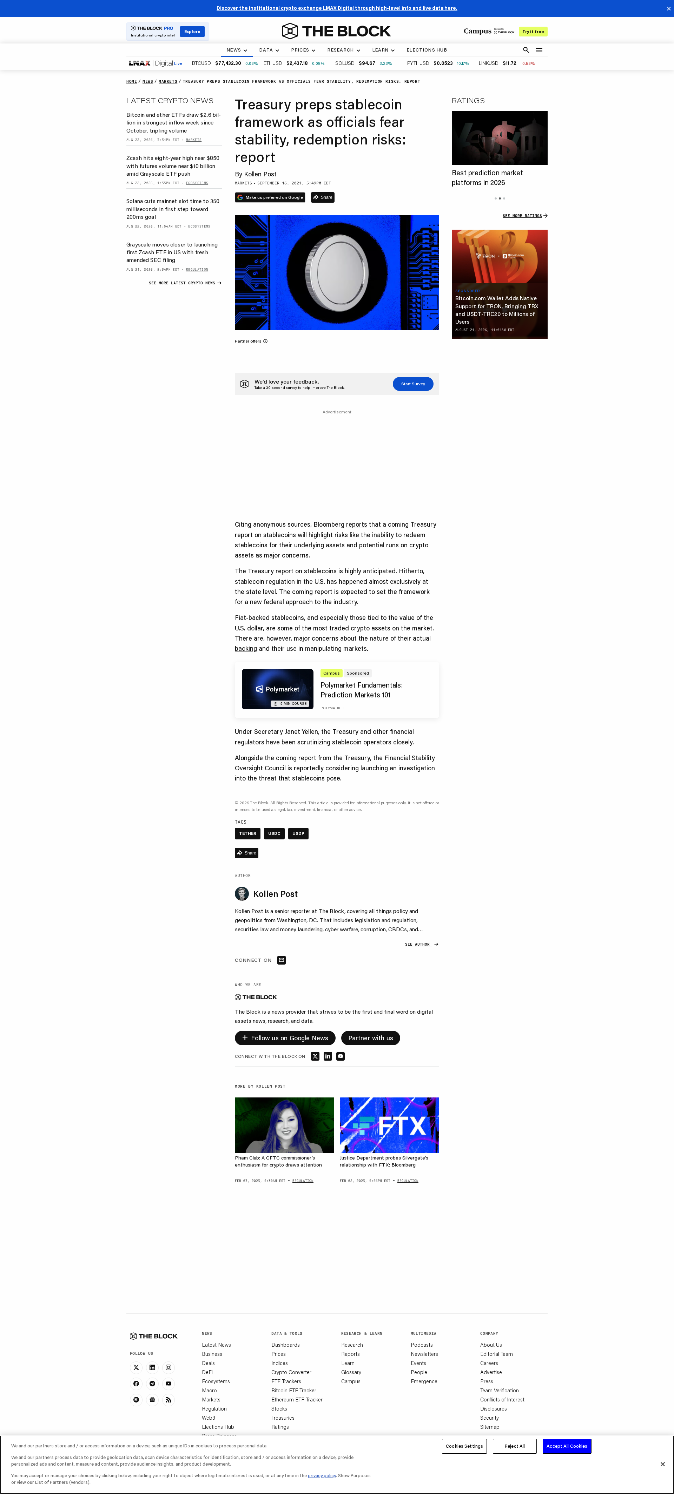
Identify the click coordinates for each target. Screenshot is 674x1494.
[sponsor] (500, 257)
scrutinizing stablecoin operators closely (354, 742)
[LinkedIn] (152, 1367)
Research (352, 1344)
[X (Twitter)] (136, 1367)
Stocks (279, 1408)
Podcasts (422, 1344)
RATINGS (468, 100)
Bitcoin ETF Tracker (293, 1390)
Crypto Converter (291, 1372)
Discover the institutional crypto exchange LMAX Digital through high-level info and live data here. (337, 8)
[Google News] (152, 1400)
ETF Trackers (286, 1381)
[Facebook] (136, 1384)
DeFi (207, 1372)
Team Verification (499, 1390)
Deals (208, 1363)
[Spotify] (136, 1400)
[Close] (662, 1464)
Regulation (214, 1408)
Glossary (351, 1372)
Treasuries (283, 1417)
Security (489, 1417)
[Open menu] (539, 50)
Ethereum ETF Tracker (297, 1399)
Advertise (491, 1372)
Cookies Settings (464, 1446)
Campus (351, 1381)
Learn (348, 1363)
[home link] (336, 31)
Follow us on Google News (285, 1037)
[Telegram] (152, 1384)
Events (418, 1363)
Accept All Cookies (567, 1446)
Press (486, 1381)
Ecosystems (216, 1381)
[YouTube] (168, 1384)
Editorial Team (496, 1354)
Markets (211, 1399)
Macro (209, 1390)
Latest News (216, 1344)
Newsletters (424, 1354)
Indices (279, 1363)
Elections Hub (218, 1426)
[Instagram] (168, 1367)
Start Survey (413, 383)
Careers (489, 1363)
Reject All (515, 1446)
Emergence (424, 1381)
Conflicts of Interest (502, 1399)
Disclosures (493, 1408)
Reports (350, 1354)
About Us (491, 1344)
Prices (278, 1354)
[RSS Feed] (168, 1400)
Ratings (280, 1426)
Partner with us (371, 1038)
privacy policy (322, 1475)
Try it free (533, 31)
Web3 (208, 1417)
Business (212, 1354)
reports (356, 524)
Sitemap (490, 1426)
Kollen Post (260, 174)
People (419, 1372)
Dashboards (285, 1344)
